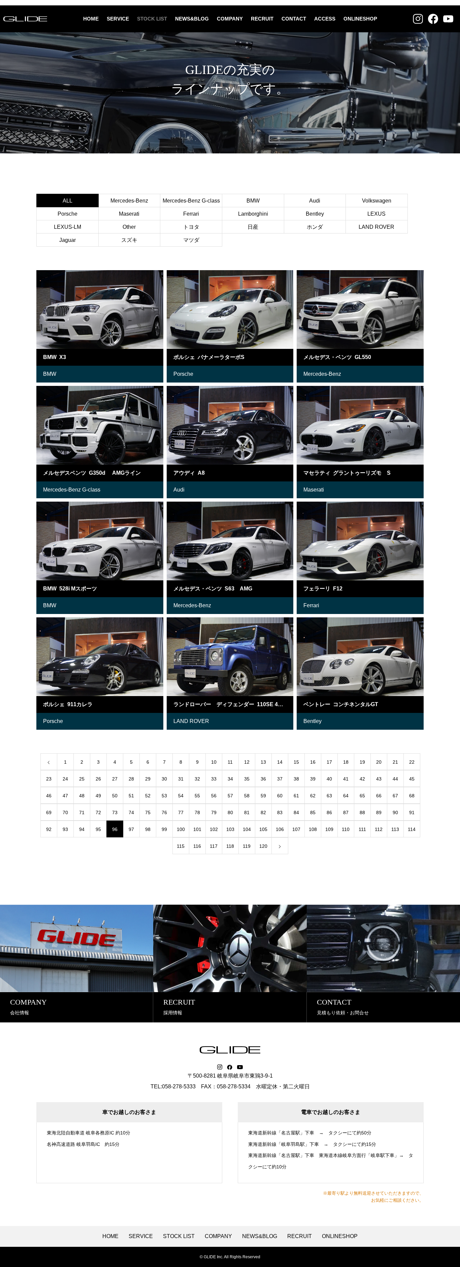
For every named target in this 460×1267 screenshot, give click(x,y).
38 (296, 779)
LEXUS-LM (67, 227)
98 (148, 829)
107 (296, 829)
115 (181, 846)
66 (379, 795)
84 (296, 812)
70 (65, 812)
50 (115, 795)
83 (280, 812)
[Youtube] (240, 1067)
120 (263, 846)
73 (115, 812)
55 (197, 795)
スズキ (129, 240)
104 (247, 829)
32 (197, 779)
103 (230, 829)
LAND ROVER (376, 227)
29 (148, 779)
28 (131, 779)
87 (346, 812)
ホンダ (315, 227)
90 (395, 812)
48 (82, 795)
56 (214, 795)
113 (395, 829)
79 (214, 812)
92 (49, 829)
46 (49, 795)
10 (214, 762)
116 (197, 846)
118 (230, 846)
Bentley (315, 214)
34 (230, 779)
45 (412, 779)
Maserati (129, 214)
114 (412, 829)
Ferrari (191, 214)
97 (131, 829)
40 (329, 779)
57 (230, 795)
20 (379, 762)
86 (329, 812)
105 (263, 829)
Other (129, 227)
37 (280, 779)
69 (49, 812)
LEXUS (376, 214)
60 (280, 795)
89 (379, 812)
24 (65, 779)
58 (247, 795)
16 (313, 762)
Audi (314, 201)
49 (98, 795)
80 (230, 812)
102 (214, 829)
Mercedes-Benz (129, 201)
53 (164, 795)
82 (263, 812)
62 (313, 795)
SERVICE (118, 19)
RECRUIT (262, 19)
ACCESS (324, 19)
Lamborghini (253, 214)
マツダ (191, 240)
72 (98, 812)
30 (164, 779)
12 (247, 762)
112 (379, 829)
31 (181, 779)
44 (395, 779)
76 (164, 812)
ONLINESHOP (360, 19)
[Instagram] (219, 1067)
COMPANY (230, 19)
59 (263, 795)
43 (379, 779)
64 (346, 795)
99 (164, 829)
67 (395, 795)
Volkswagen (376, 201)
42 (362, 779)
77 (181, 812)
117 (214, 846)
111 (362, 829)
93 (65, 829)
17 (329, 762)
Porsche (67, 214)
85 (313, 812)
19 (362, 762)
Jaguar (67, 240)
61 (296, 795)
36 (263, 779)
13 (263, 762)
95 (98, 829)
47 (65, 795)
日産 (253, 227)
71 (82, 812)
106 (280, 829)
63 (329, 795)
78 (197, 812)
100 (181, 829)
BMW (253, 201)
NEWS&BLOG (192, 19)
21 (395, 762)
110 (346, 829)
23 (49, 779)
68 (412, 795)
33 (214, 779)
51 (131, 795)
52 (148, 795)
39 (313, 779)
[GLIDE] (25, 18)
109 (329, 829)
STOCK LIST (152, 19)
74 (131, 812)
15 (296, 762)
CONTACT (294, 19)
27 (115, 779)
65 (362, 795)
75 (148, 812)
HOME (91, 19)
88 (362, 812)
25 (82, 779)
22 (412, 762)
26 (98, 779)
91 (412, 812)
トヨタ (191, 227)
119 (247, 846)
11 (230, 762)
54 (181, 795)
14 (280, 762)
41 (346, 779)
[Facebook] (229, 1067)
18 (346, 762)
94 (82, 829)
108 (313, 829)
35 (247, 779)
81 (247, 812)
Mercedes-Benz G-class (191, 201)
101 (197, 829)
